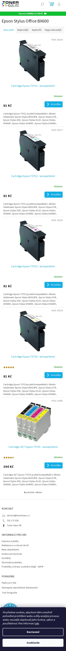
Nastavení (33, 632)
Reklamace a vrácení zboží (15, 545)
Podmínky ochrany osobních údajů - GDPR (22, 566)
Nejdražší (36, 30)
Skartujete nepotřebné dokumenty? (20, 587)
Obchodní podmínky (12, 562)
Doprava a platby (10, 541)
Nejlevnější (22, 30)
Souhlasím (33, 643)
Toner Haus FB (14, 525)
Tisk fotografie (9, 592)
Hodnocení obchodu (12, 554)
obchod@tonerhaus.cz (18, 515)
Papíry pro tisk (9, 583)
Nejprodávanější (53, 30)
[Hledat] (42, 4)
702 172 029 (12, 520)
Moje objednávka (10, 549)
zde (37, 623)
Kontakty (6, 558)
